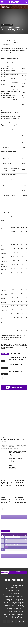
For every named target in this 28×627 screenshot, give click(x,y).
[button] (26, 2)
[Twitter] (19, 621)
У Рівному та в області (19, 480)
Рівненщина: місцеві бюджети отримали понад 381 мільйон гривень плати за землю (7, 346)
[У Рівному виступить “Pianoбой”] (14, 428)
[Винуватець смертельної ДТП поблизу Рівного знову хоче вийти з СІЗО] (7, 476)
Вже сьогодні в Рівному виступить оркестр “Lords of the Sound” (7, 501)
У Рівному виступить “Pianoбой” (12, 440)
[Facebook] (4, 621)
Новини (7, 24)
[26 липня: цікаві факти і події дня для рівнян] (4, 372)
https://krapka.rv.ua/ (14, 600)
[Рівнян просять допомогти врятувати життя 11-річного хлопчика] (4, 460)
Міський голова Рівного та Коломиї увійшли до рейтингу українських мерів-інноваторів (18, 453)
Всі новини (5, 517)
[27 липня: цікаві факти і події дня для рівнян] (4, 366)
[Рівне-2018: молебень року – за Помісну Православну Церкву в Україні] (21, 494)
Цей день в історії (3, 367)
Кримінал (3, 480)
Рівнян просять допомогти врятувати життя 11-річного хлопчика (16, 460)
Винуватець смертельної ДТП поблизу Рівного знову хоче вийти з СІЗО (7, 484)
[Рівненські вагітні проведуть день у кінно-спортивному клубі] (21, 476)
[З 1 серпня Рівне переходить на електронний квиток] (4, 359)
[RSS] (16, 621)
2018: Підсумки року (19, 497)
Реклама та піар (14, 563)
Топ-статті (3, 24)
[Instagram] (8, 621)
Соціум (11, 24)
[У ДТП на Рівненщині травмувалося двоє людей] (4, 467)
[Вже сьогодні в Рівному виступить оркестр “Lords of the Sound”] (7, 494)
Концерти (3, 437)
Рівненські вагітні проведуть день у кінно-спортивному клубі (20, 484)
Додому (2, 10)
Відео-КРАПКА (16, 387)
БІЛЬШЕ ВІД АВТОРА (15, 353)
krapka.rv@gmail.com (18, 616)
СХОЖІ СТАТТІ (5, 353)
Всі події (14, 556)
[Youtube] (23, 621)
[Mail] (12, 621)
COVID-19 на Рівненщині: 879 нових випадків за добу (21, 346)
